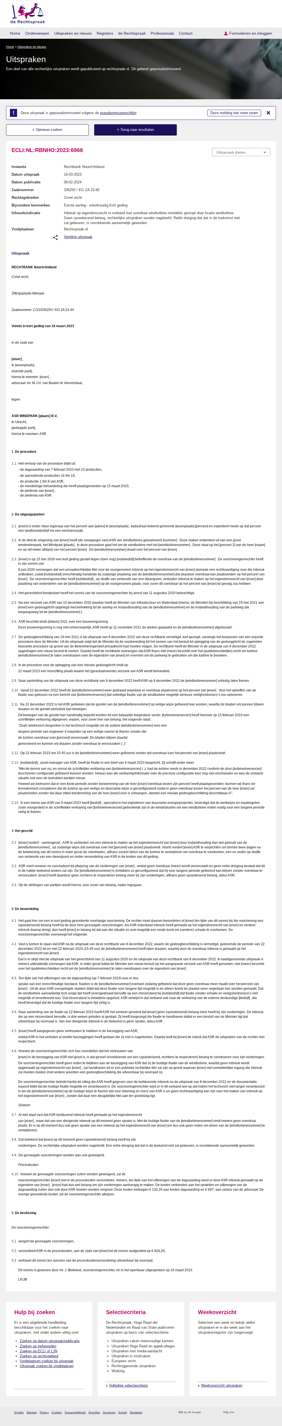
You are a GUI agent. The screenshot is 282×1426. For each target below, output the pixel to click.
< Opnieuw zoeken (47, 130)
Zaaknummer (23, 190)
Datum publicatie (26, 182)
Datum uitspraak (25, 174)
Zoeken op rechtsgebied (39, 1356)
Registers (105, 33)
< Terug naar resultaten (135, 130)
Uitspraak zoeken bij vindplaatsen (47, 1366)
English (19, 1412)
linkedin (260, 1412)
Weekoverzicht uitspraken (221, 1385)
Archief (122, 1412)
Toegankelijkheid (75, 1412)
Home (15, 33)
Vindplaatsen (23, 229)
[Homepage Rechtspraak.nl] (25, 12)
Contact (185, 33)
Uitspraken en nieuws (73, 33)
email (213, 1412)
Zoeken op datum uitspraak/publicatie (50, 1341)
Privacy (44, 1412)
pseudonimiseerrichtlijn (118, 113)
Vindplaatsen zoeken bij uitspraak (47, 1361)
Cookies (56, 1412)
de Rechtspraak (132, 33)
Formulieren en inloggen (250, 33)
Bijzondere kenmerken (31, 205)
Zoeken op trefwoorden (38, 1346)
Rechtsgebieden (25, 197)
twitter (239, 1412)
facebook (246, 1412)
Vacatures (109, 1412)
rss (206, 1412)
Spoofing (94, 1412)
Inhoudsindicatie (26, 213)
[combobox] (241, 152)
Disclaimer (136, 1412)
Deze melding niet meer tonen (234, 113)
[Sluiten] (268, 112)
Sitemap (31, 1412)
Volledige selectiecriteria (128, 1385)
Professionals (162, 33)
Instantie (19, 167)
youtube (267, 1412)
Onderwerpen (37, 33)
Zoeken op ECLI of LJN (38, 1351)
